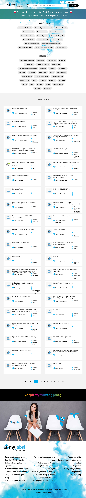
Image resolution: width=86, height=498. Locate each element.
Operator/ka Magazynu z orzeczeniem (23, 229)
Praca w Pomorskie (43, 39)
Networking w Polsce (46, 463)
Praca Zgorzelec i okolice (61, 323)
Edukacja (62, 60)
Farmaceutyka (29, 64)
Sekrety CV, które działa (14, 460)
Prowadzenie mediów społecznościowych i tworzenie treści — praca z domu (25, 203)
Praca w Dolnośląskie (25, 28)
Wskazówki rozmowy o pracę (16, 469)
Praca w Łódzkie (42, 31)
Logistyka (52, 68)
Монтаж (55, 256)
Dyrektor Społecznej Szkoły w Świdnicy (24, 337)
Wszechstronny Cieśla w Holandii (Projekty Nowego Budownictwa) (66, 136)
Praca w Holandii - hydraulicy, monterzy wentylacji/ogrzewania (24, 364)
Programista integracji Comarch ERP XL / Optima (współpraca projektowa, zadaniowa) (66, 203)
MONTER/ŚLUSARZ (18, 122)
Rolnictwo (52, 80)
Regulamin (77, 466)
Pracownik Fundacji (18, 189)
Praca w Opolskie (42, 36)
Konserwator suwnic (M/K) (20, 108)
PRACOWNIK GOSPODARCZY (22, 350)
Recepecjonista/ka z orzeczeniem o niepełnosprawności (64, 243)
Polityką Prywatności (47, 492)
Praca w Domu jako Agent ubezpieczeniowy (66, 162)
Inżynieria (43, 68)
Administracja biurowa (27, 60)
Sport (31, 84)
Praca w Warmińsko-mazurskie (51, 43)
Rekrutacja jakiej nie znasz (15, 480)
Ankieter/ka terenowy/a (60, 148)
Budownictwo (52, 60)
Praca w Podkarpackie (57, 36)
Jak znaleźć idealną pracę (15, 457)
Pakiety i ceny (75, 475)
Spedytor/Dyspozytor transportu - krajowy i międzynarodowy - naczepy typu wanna (66, 351)
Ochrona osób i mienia (41, 76)
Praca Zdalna (16, 256)
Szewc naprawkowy (59, 229)
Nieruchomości (61, 72)
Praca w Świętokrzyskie (32, 43)
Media (51, 72)
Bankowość (40, 60)
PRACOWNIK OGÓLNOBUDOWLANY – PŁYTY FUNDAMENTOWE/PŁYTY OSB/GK (25, 310)
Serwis (25, 84)
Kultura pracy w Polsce (45, 475)
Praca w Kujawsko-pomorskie (43, 28)
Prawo (34, 80)
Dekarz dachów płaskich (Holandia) (23, 162)
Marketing (22, 72)
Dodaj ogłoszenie (71, 2)
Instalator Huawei (58, 310)
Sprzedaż (39, 84)
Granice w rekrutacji (47, 478)
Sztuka (48, 84)
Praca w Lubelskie (61, 28)
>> (62, 381)
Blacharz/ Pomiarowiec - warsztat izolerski (24, 135)
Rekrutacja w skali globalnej (43, 472)
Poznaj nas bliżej (74, 457)
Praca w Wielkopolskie (25, 47)
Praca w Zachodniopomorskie (44, 47)
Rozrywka (62, 80)
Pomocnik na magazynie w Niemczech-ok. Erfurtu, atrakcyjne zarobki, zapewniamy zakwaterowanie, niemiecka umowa (25, 271)
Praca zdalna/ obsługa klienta (62, 337)
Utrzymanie (32, 72)
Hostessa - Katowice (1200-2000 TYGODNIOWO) (22, 216)
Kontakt (78, 463)
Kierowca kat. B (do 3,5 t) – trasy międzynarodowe (63, 176)
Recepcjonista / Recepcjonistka (62, 216)
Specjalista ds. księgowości (20, 175)
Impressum (76, 472)
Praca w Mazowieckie (27, 36)
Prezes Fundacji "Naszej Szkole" (63, 283)
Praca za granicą (61, 47)
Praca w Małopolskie (56, 31)
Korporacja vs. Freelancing (44, 480)
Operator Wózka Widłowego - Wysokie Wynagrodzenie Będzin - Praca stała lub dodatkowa (65, 123)
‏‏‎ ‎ (62, 2)
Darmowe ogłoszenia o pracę (69, 460)
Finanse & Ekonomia (43, 64)
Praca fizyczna (24, 80)
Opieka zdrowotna (57, 76)
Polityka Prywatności (72, 469)
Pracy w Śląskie (57, 39)
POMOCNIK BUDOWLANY (61, 189)
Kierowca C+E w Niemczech (20, 243)
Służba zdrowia (58, 84)
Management (62, 68)
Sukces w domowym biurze (16, 472)
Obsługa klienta (27, 76)
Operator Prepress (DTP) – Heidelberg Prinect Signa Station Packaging (64, 297)
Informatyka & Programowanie (28, 68)
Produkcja (43, 80)
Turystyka (37, 88)
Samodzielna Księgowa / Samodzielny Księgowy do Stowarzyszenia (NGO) (23, 149)
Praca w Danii (57, 363)
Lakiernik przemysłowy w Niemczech (23, 296)
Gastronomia (56, 64)
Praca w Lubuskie (28, 31)
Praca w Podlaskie (28, 39)
